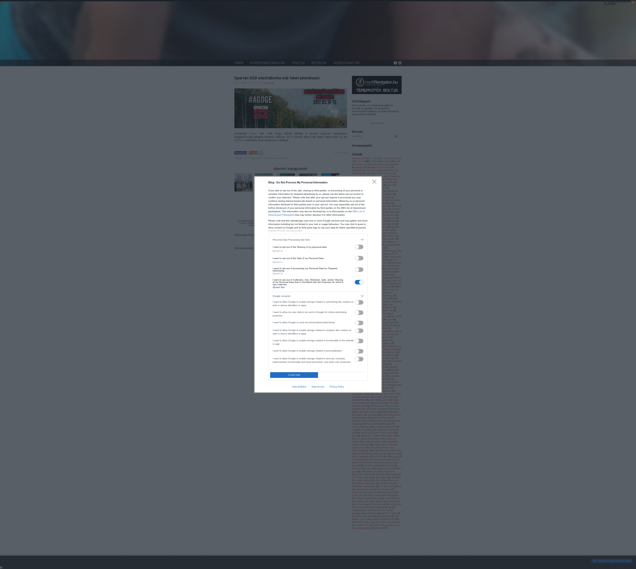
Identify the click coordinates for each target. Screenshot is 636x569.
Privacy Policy (337, 386)
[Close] (375, 183)
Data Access (318, 386)
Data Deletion (299, 386)
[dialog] (318, 284)
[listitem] (318, 239)
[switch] (359, 247)
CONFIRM (294, 375)
